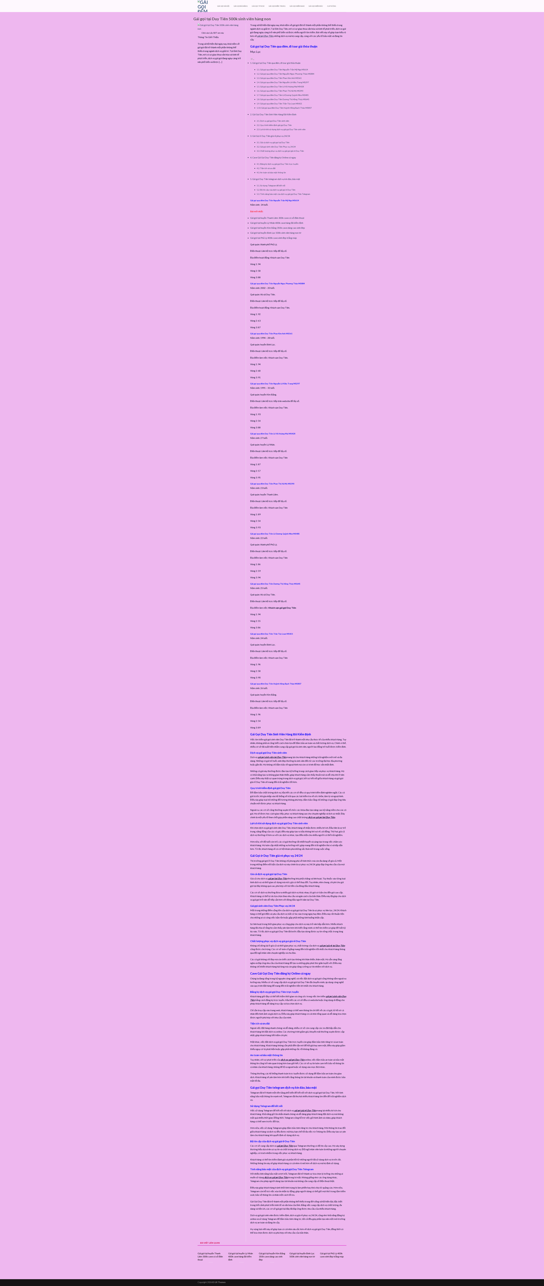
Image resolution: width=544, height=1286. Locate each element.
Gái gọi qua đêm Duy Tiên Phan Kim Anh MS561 (281, 78)
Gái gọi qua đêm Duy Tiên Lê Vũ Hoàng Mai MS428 (282, 86)
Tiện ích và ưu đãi (267, 168)
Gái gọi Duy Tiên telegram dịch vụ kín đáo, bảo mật (276, 179)
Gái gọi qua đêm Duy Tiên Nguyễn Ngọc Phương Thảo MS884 (287, 74)
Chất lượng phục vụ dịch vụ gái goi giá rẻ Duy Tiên (282, 151)
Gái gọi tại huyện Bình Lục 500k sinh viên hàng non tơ (275, 232)
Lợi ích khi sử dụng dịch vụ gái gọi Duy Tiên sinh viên (283, 129)
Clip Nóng (331, 6)
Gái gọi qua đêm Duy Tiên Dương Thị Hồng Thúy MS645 (284, 99)
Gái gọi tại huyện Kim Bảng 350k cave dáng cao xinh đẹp (277, 227)
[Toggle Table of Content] (252, 59)
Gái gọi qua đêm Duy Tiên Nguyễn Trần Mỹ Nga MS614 (284, 69)
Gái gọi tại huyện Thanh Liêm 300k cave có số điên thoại (277, 217)
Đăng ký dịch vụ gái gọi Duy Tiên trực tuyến (279, 164)
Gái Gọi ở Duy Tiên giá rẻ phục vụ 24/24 (271, 136)
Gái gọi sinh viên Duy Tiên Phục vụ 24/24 (278, 146)
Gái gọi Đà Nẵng (241, 6)
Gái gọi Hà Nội (223, 6)
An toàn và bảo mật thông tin (273, 172)
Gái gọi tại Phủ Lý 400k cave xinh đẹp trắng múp (273, 237)
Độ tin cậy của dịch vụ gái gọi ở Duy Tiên (277, 190)
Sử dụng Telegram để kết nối (272, 185)
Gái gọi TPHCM (258, 6)
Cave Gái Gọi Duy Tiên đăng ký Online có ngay (274, 157)
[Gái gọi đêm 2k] (205, 6)
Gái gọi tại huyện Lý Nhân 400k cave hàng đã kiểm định (276, 222)
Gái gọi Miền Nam (297, 6)
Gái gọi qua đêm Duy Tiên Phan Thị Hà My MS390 (281, 91)
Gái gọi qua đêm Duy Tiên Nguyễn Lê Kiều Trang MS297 (284, 82)
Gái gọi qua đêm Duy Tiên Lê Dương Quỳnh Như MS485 (284, 95)
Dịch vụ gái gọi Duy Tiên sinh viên (274, 121)
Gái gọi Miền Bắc (316, 6)
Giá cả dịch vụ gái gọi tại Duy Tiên (274, 142)
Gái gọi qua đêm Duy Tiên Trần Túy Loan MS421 (281, 103)
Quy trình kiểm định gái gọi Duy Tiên (276, 125)
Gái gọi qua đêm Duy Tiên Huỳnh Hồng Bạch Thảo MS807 (286, 108)
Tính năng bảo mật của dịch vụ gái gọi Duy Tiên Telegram (285, 194)
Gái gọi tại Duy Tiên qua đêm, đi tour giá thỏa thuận (276, 63)
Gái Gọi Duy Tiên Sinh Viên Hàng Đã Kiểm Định (274, 114)
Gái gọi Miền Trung (277, 6)
